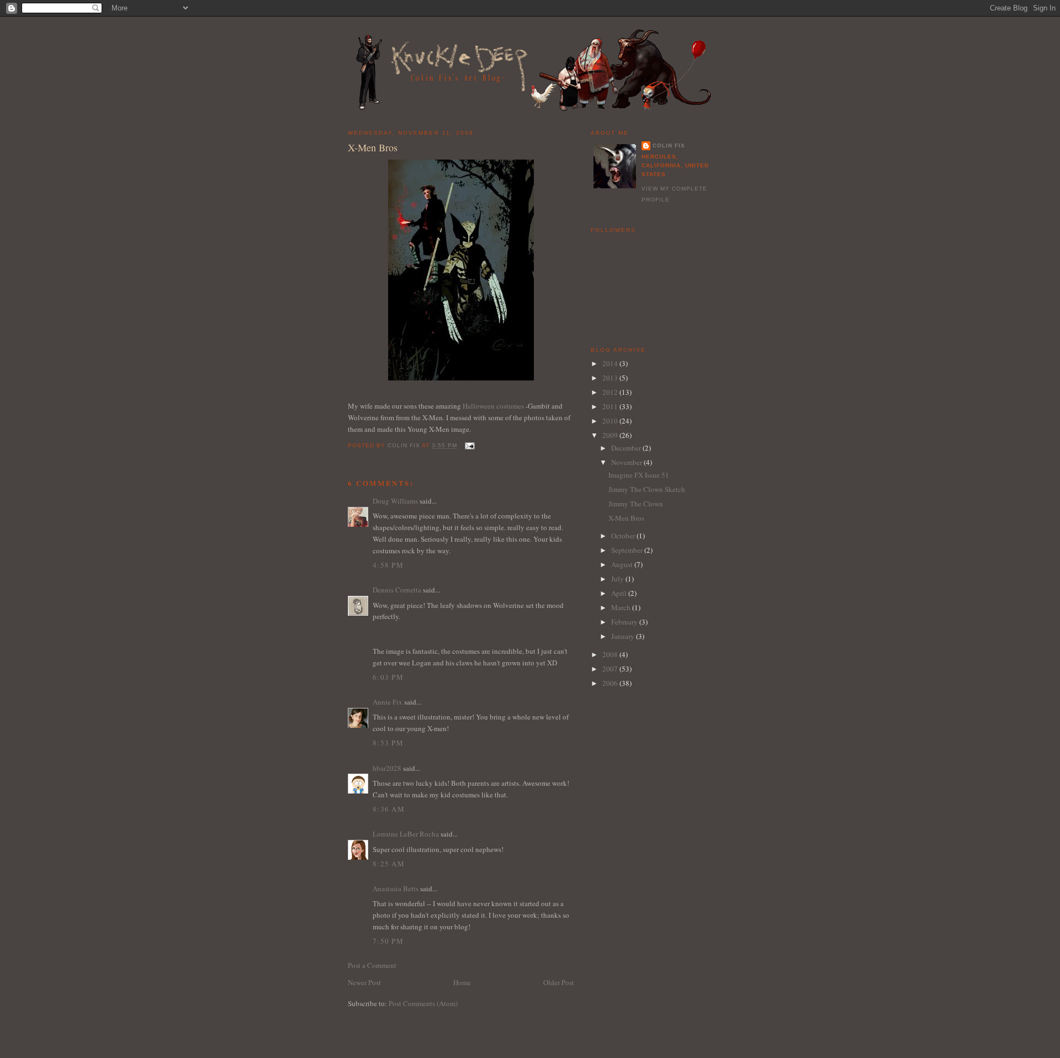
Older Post (558, 982)
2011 (610, 406)
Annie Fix (387, 702)
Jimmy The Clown (635, 504)
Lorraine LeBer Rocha (406, 834)
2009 (610, 435)
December (627, 448)
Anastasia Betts (395, 888)
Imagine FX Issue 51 (638, 475)
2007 (610, 669)
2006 (610, 683)
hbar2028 (387, 768)
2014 (610, 363)
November (627, 462)
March (621, 607)
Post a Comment (372, 965)
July (618, 579)
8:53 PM (388, 743)
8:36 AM (389, 809)
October (624, 536)
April (619, 593)
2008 (610, 654)
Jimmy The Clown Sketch (646, 489)
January (623, 636)
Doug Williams (395, 501)
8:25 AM (389, 864)
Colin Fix (669, 145)
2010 (610, 421)
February (625, 622)
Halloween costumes (493, 406)
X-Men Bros (626, 518)
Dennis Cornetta (397, 590)
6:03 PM (388, 677)
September (627, 550)
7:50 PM (388, 941)
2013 (610, 378)
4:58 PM (388, 565)
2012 (610, 392)
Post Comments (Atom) (423, 1003)
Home (462, 982)
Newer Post (364, 982)
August (622, 564)
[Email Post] (469, 446)
